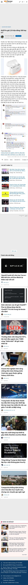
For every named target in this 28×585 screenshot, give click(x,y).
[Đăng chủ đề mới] (20, 1)
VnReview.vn (12, 580)
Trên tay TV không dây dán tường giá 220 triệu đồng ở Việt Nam (17, 538)
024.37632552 (10, 578)
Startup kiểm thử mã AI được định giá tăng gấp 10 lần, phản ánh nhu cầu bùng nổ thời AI (17, 193)
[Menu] (1, 1)
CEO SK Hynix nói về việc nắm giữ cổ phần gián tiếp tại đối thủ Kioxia (18, 177)
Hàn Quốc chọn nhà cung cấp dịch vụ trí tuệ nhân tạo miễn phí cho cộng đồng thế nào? (18, 170)
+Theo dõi (18, 36)
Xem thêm (24, 554)
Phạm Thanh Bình (14, 210)
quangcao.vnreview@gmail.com (13, 575)
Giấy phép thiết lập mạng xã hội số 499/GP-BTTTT (15, 571)
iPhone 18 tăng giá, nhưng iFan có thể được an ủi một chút (17, 208)
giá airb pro (17, 159)
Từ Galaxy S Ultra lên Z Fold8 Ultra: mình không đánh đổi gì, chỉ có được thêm (18, 527)
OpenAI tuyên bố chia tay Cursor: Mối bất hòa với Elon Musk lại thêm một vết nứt (13, 277)
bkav (11, 159)
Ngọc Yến (13, 172)
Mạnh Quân (7, 465)
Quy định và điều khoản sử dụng (11, 582)
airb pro (6, 159)
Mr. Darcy (13, 180)
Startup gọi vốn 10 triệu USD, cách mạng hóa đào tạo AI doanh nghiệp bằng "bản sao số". (18, 200)
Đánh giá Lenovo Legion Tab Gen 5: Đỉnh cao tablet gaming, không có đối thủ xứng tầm (17, 533)
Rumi (12, 195)
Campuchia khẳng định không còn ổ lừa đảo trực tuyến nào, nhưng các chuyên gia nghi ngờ (13, 490)
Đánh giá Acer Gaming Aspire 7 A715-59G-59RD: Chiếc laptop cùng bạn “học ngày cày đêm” (17, 544)
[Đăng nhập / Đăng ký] (23, 1)
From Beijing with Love (9, 410)
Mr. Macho (6, 437)
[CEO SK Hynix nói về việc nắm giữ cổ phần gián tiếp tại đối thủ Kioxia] (5, 179)
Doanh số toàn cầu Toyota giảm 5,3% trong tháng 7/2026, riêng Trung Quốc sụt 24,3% (18, 185)
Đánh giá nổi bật (8, 522)
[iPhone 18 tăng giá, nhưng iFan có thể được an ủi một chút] (5, 209)
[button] (26, 1)
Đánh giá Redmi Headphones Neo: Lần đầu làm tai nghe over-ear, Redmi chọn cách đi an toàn (18, 550)
